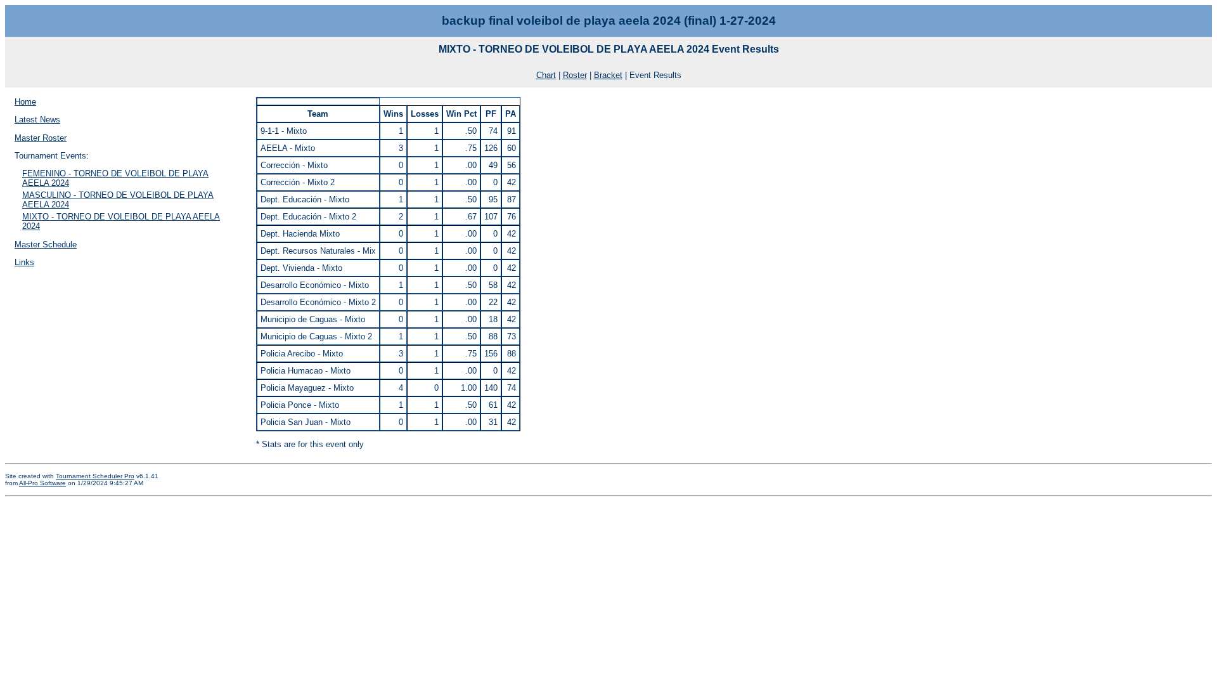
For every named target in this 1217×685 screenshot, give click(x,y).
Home (25, 102)
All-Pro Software (42, 483)
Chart (546, 75)
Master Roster (41, 138)
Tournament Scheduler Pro (95, 476)
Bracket (608, 75)
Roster (575, 75)
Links (24, 262)
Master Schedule (46, 244)
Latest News (37, 119)
